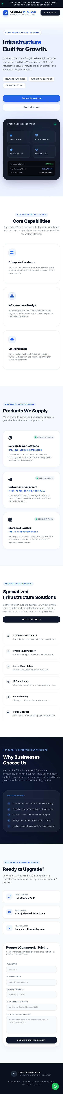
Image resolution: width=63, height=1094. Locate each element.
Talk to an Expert (31, 619)
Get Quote (50, 13)
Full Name (12, 964)
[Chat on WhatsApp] (55, 1086)
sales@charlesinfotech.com (30, 913)
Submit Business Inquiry (31, 1040)
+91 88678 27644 (25, 897)
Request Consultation (31, 98)
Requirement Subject (17, 1002)
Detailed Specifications (19, 1014)
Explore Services (31, 107)
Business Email (14, 977)
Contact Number (15, 989)
